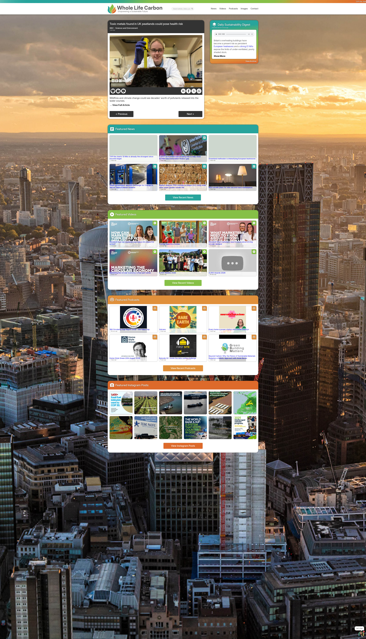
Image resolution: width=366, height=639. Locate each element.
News (213, 8)
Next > (190, 114)
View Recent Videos (183, 282)
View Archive (251, 61)
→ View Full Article (120, 105)
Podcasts (233, 8)
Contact (254, 8)
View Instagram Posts (183, 445)
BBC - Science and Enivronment (124, 28)
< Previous (121, 114)
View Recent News (183, 197)
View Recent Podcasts (183, 368)
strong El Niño (246, 46)
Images (244, 8)
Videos (222, 8)
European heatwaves (224, 46)
